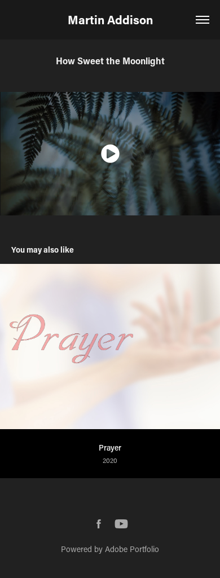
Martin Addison (110, 20)
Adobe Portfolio (132, 549)
